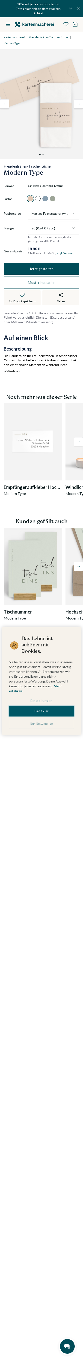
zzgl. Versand (65, 253)
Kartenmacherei (14, 37)
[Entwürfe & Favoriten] (66, 24)
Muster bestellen (41, 282)
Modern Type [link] (12, 43)
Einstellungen (41, 700)
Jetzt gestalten (41, 268)
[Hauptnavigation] (8, 24)
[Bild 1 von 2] (40, 154)
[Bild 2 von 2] (43, 154)
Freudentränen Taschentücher (48, 37)
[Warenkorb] (75, 24)
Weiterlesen (12, 371)
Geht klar (41, 711)
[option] (30, 198)
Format (9, 186)
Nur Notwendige (41, 723)
